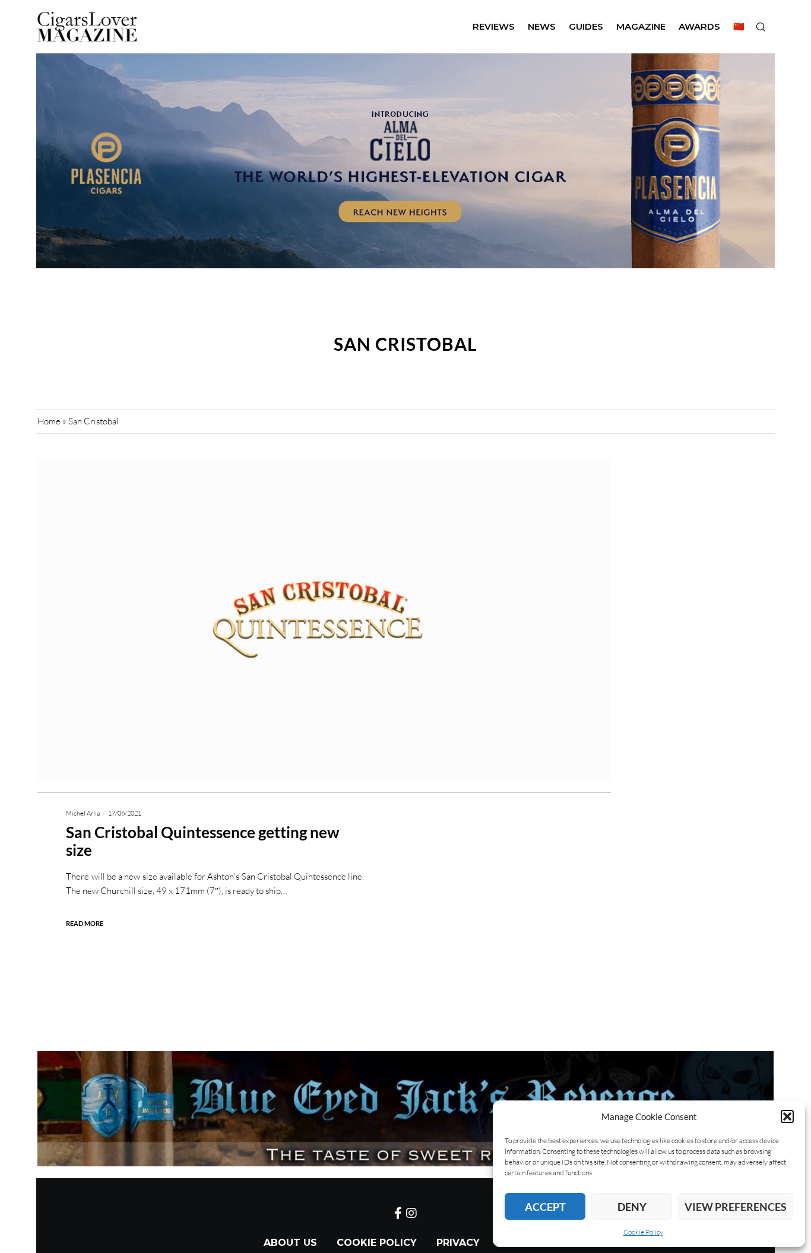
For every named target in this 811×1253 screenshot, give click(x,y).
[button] (787, 1116)
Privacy (458, 1242)
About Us (290, 1242)
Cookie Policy (643, 1231)
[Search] (760, 26)
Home (49, 421)
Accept (545, 1206)
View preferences (736, 1206)
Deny (632, 1206)
